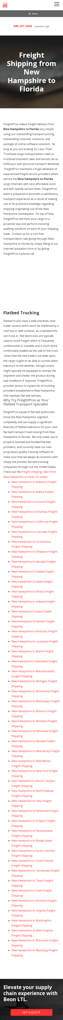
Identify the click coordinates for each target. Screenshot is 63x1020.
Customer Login (41, 26)
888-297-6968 (23, 26)
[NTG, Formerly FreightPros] (5, 5)
